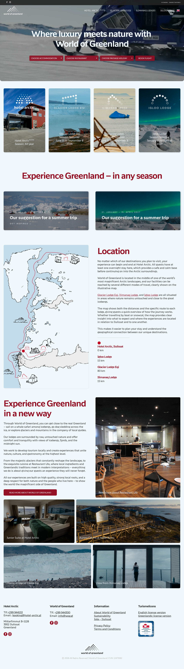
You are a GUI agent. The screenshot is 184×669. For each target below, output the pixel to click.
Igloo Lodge (151, 295)
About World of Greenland (110, 613)
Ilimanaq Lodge (128, 295)
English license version (152, 613)
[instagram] (10, 2)
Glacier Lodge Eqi (108, 295)
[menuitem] (92, 10)
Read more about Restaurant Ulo (118, 493)
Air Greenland (164, 2)
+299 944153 (15, 613)
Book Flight (145, 58)
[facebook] (7, 2)
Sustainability (102, 616)
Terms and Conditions (107, 629)
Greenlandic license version (154, 616)
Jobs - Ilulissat (102, 619)
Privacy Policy (102, 626)
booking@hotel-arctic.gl (26, 616)
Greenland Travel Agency (174, 2)
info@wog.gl (65, 616)
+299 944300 (62, 613)
